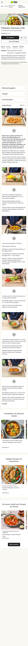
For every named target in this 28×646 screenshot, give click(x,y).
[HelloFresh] (14, 2)
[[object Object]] (21, 37)
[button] (14, 94)
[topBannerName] (14, 11)
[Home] (2, 6)
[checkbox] (1, 33)
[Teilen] (25, 37)
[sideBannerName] (14, 75)
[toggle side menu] (2, 2)
